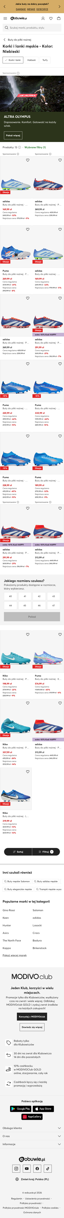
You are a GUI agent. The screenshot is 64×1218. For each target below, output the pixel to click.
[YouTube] (27, 1169)
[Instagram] (16, 1169)
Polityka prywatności (30, 1203)
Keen (6, 917)
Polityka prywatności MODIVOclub (21, 1207)
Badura (37, 940)
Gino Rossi (9, 910)
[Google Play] (20, 1109)
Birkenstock (39, 948)
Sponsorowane (9, 154)
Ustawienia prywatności (37, 1198)
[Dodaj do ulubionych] (28, 160)
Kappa (7, 948)
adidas (37, 917)
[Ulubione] (51, 18)
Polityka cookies (50, 1207)
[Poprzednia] (5, 7)
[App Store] (43, 1109)
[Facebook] (37, 1169)
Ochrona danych (32, 1212)
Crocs (36, 933)
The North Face (12, 940)
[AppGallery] (32, 1117)
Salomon (38, 910)
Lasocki (37, 925)
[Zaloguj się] (43, 18)
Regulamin (16, 1198)
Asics (6, 933)
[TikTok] (48, 1169)
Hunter (7, 925)
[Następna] (59, 7)
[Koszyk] (59, 18)
